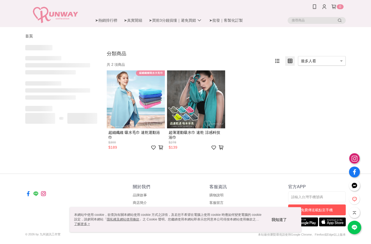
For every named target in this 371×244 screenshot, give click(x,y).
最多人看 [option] (308, 61)
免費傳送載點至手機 (317, 210)
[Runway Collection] (55, 14)
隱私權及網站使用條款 (123, 219)
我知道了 (279, 219)
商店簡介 (140, 203)
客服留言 (216, 203)
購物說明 (216, 195)
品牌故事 (140, 195)
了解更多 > (82, 224)
